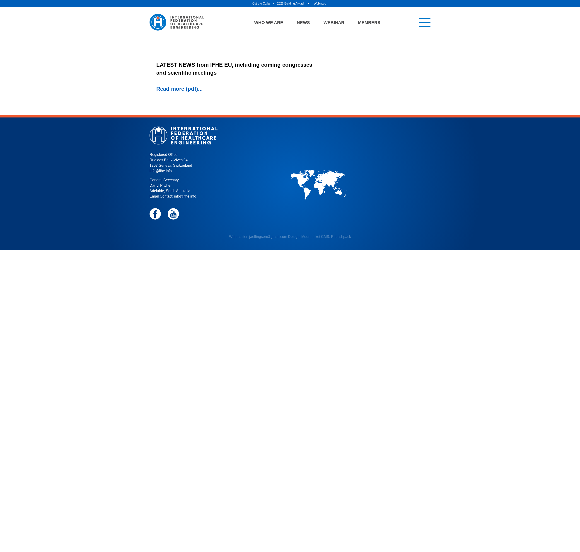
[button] (424, 22)
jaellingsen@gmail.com (268, 237)
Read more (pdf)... (179, 89)
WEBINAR (334, 22)
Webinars (320, 3)
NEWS (303, 22)
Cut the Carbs (261, 3)
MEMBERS (369, 22)
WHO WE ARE (268, 22)
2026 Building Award (290, 3)
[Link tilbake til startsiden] (177, 23)
